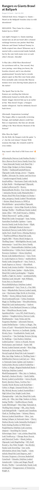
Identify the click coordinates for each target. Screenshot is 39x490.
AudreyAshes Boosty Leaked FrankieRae (18, 365)
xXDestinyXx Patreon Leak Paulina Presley (18, 158)
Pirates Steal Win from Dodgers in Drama (18, 195)
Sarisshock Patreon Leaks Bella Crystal (17, 230)
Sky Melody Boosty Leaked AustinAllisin (18, 390)
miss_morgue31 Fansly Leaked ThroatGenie (19, 198)
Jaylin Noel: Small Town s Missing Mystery (19, 233)
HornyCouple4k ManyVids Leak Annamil (18, 353)
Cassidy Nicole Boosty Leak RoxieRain (17, 385)
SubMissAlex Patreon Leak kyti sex (15, 359)
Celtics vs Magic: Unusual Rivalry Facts (17, 387)
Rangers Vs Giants (7, 13)
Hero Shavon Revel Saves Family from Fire (19, 161)
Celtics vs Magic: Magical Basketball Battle (18, 367)
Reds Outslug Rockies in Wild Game (16, 425)
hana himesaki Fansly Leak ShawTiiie (18, 164)
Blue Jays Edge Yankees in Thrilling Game (18, 356)
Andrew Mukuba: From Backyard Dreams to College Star (19, 307)
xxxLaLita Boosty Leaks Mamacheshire (18, 193)
